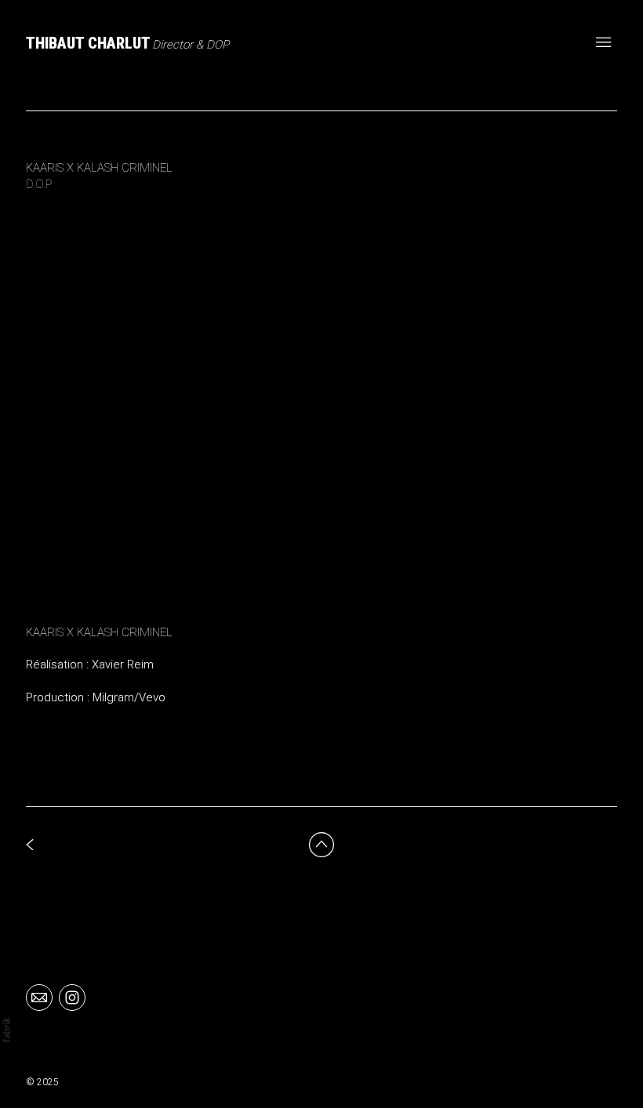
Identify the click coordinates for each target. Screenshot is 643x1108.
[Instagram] (72, 996)
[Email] (39, 996)
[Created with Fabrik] (6, 1029)
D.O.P (39, 184)
